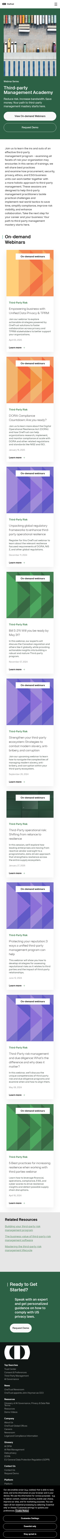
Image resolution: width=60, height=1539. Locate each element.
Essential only (30, 1526)
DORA (7, 1456)
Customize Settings (30, 1518)
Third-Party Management (16, 1376)
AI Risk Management (14, 1450)
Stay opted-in (30, 1534)
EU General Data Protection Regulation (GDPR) (27, 1460)
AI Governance (11, 1379)
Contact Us (9, 1470)
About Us (8, 1422)
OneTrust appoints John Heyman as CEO (24, 1393)
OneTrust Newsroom (14, 1389)
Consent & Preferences (15, 1372)
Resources (9, 1409)
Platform (8, 1484)
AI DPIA (8, 1446)
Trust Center (10, 1369)
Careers (8, 1429)
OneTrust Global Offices (15, 1426)
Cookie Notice (22, 1511)
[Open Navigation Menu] (56, 4)
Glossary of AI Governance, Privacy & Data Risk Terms (27, 1404)
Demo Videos (10, 1412)
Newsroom (9, 1432)
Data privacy (10, 1453)
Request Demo (11, 1473)
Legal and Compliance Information (21, 1436)
